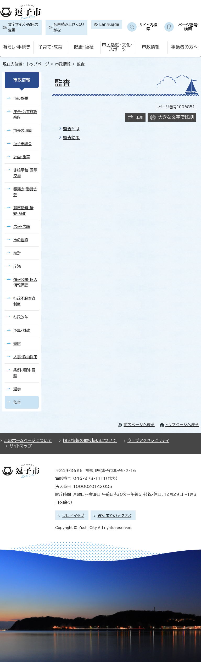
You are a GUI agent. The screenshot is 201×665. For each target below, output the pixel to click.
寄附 (17, 343)
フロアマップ (73, 515)
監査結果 (71, 138)
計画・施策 (21, 157)
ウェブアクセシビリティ (148, 440)
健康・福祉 (84, 47)
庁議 (17, 266)
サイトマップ (20, 446)
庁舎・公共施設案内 (25, 114)
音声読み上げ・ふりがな (68, 27)
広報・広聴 (21, 226)
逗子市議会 (22, 144)
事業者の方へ (184, 47)
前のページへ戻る (139, 425)
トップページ (38, 64)
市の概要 (20, 98)
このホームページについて (28, 440)
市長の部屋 (22, 130)
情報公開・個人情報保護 (25, 282)
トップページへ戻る (182, 425)
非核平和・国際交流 (25, 173)
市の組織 (20, 240)
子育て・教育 (50, 47)
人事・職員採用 (25, 357)
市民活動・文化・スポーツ (117, 47)
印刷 (139, 117)
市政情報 (151, 47)
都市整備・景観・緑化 (23, 210)
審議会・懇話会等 (25, 192)
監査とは (71, 129)
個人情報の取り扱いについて (90, 440)
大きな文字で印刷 (176, 117)
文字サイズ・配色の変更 (23, 27)
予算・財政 (21, 330)
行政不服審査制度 (24, 301)
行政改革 (20, 317)
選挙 (17, 389)
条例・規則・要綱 (24, 373)
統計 (17, 253)
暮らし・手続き (16, 47)
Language (109, 24)
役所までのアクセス (114, 515)
